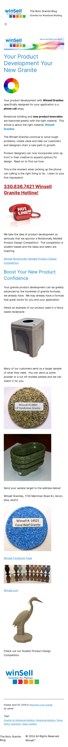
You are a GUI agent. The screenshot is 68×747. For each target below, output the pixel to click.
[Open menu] (6, 24)
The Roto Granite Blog (43, 11)
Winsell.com (11, 590)
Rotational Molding (45, 720)
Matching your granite (41, 704)
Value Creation (29, 724)
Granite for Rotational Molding (19, 720)
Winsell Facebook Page (18, 558)
